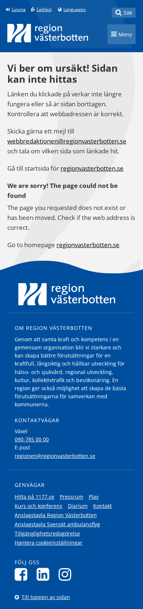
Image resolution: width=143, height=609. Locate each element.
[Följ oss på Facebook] (23, 574)
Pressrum (71, 496)
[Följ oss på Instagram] (67, 574)
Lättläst (44, 9)
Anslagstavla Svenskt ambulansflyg (57, 524)
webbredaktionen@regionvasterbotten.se (66, 141)
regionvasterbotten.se (92, 168)
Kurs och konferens (38, 505)
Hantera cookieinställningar (48, 542)
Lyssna (19, 9)
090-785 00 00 (32, 439)
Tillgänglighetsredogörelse (47, 533)
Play (94, 496)
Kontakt (102, 505)
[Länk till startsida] (47, 33)
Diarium (78, 505)
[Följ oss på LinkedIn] (45, 574)
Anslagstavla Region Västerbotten (56, 515)
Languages (74, 9)
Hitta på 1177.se (34, 496)
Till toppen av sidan (46, 597)
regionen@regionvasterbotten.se (55, 455)
